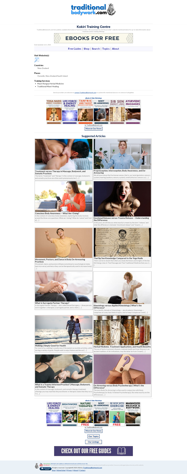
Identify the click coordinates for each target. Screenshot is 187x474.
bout (115, 48)
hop (87, 48)
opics (106, 48)
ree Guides (75, 48)
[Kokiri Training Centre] (37, 59)
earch (96, 48)
